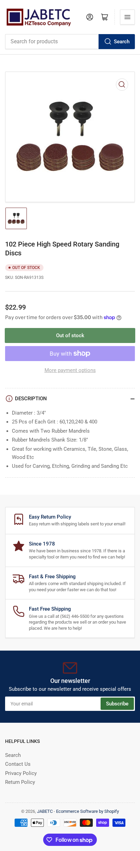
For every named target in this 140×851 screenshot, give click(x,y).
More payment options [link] (70, 370)
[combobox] (70, 41)
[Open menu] (127, 17)
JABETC (45, 811)
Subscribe (117, 704)
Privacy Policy (21, 773)
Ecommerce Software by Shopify (87, 811)
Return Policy (20, 782)
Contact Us (18, 764)
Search (121, 42)
